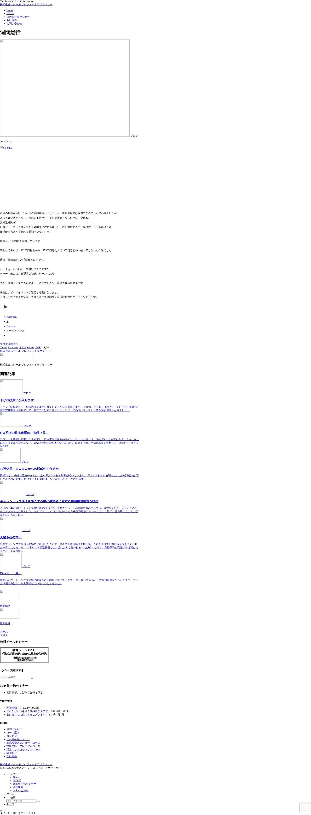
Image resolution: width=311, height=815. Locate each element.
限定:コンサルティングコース (23, 749)
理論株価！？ (14, 707)
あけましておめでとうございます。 (27, 714)
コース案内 (12, 732)
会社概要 (11, 756)
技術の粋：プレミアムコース (23, 746)
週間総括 (13, 344)
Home (16, 777)
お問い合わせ (14, 729)
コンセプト (12, 736)
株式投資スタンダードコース (23, 742)
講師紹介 (11, 753)
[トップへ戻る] (1, 810)
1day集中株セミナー (18, 739)
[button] (45, 347)
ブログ (4, 344)
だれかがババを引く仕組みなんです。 (28, 711)
